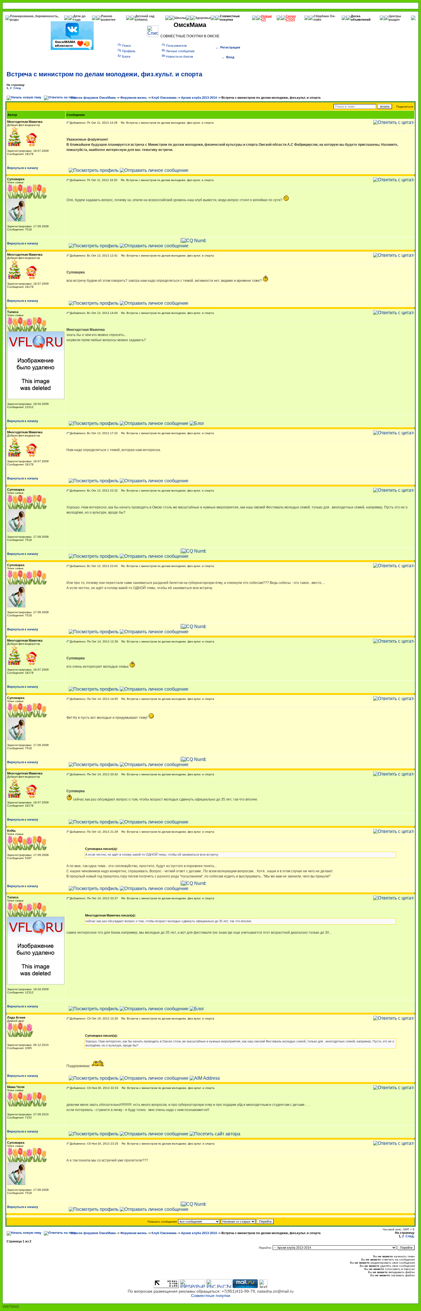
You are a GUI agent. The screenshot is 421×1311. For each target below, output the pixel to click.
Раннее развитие (108, 17)
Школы (180, 18)
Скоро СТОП (291, 17)
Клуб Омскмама (164, 97)
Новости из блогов (179, 56)
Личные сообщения (180, 51)
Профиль (128, 51)
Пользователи (176, 45)
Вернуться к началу (22, 168)
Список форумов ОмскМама (93, 97)
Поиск (126, 45)
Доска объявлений (361, 17)
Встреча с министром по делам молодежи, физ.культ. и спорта (104, 74)
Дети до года (79, 17)
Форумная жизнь (133, 97)
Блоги (126, 56)
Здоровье (203, 18)
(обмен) (141, 19)
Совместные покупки (230, 17)
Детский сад (144, 16)
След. (17, 88)
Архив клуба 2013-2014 (199, 97)
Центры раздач (395, 17)
